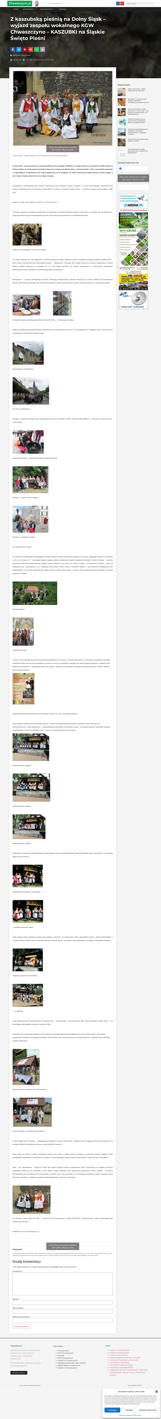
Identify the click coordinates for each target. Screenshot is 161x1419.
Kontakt (62, 9)
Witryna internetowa (21, 1317)
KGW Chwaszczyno (65, 1353)
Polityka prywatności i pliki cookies (130, 1415)
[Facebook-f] (118, 3)
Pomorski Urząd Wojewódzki (121, 1367)
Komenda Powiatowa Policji (121, 1365)
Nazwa (16, 1299)
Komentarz (18, 1271)
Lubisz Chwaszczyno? (56, 3)
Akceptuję (112, 1410)
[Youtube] (122, 3)
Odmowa (129, 1410)
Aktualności (26, 55)
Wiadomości (28, 9)
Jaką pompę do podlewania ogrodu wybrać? (138, 140)
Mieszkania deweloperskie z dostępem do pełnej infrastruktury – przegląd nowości (138, 131)
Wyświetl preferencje (148, 1410)
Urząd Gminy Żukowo (119, 1355)
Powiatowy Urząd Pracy (119, 1363)
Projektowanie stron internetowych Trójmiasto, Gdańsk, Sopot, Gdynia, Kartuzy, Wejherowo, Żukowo (129, 1372)
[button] (157, 1391)
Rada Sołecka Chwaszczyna (69, 1365)
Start (16, 9)
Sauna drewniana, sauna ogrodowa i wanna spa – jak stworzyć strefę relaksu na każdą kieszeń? (138, 111)
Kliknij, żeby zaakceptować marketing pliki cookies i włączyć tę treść (62, 148)
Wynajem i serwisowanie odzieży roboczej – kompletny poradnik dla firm (138, 100)
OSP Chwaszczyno (65, 1358)
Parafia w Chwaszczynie (67, 1360)
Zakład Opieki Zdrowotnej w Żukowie (125, 1358)
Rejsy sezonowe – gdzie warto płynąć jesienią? (136, 90)
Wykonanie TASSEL (135, 1385)
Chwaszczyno (46, 9)
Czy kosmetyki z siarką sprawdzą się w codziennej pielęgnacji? (138, 150)
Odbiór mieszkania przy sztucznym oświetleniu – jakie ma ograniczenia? (137, 120)
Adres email (18, 1308)
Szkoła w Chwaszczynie (67, 1368)
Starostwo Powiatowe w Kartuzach (124, 1360)
